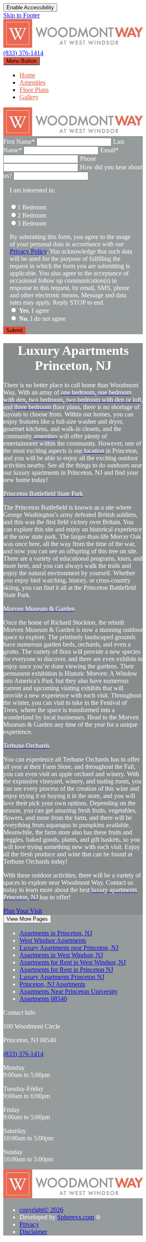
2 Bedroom (31, 215)
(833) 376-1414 (23, 52)
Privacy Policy (28, 251)
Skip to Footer (21, 15)
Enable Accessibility (30, 7)
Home (27, 75)
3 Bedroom (31, 223)
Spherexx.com (75, 1217)
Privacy (29, 1224)
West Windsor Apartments (52, 940)
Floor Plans (34, 89)
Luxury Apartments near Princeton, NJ (68, 947)
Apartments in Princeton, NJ (55, 933)
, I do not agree (42, 318)
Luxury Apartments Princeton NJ (61, 976)
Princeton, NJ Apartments (52, 984)
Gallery (29, 97)
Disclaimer (33, 1231)
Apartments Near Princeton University (68, 991)
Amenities (32, 82)
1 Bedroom (31, 207)
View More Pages (27, 919)
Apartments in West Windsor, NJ (61, 955)
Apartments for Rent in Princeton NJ (66, 969)
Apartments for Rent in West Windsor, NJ (72, 962)
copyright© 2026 (41, 1209)
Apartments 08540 (43, 998)
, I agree (34, 310)
